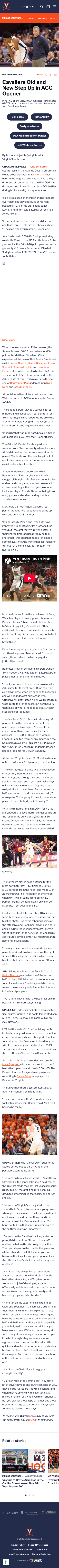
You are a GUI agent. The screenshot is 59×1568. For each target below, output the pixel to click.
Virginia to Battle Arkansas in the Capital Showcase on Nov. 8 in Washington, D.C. (23, 1483)
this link (32, 1419)
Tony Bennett (37, 166)
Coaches (42, 18)
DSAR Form (41, 1549)
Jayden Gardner (18, 363)
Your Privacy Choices (19, 1554)
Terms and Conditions (22, 1549)
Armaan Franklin (23, 367)
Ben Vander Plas (19, 383)
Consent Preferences (38, 1545)
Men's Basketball (12, 1476)
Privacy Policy (18, 1545)
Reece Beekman (37, 363)
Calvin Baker (24, 1076)
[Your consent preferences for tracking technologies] (6, 1562)
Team (30, 18)
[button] (26, 1495)
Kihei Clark (39, 174)
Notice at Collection (41, 1554)
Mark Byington (10, 1064)
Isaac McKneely (23, 386)
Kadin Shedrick (11, 975)
